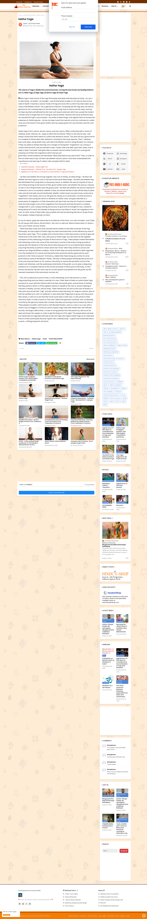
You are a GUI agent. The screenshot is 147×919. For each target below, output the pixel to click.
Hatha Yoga (36, 339)
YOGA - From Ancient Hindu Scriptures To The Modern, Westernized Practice (29, 443)
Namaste (119, 505)
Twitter (42, 343)
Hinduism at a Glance (110, 372)
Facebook (32, 343)
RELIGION (105, 6)
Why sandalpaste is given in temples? (115, 280)
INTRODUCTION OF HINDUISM (111, 375)
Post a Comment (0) (56, 493)
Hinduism (121, 358)
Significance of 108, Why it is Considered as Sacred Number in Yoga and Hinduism (47, 172)
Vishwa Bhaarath (71, 897)
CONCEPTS (46, 6)
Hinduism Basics (108, 362)
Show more (90, 359)
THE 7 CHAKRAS (107, 392)
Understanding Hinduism (111, 395)
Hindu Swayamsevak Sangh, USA (111, 900)
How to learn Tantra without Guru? (55, 442)
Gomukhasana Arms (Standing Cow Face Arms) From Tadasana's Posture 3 (56, 421)
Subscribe (88, 27)
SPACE (105, 385)
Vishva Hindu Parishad (72, 900)
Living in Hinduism (108, 382)
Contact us (28, 2)
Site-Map (110, 916)
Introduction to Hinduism (111, 378)
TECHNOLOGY (115, 388)
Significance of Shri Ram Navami (121, 485)
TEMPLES (123, 388)
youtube (110, 169)
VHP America (69, 906)
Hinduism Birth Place (109, 365)
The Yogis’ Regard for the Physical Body (80, 377)
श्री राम (105, 405)
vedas (123, 401)
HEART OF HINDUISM (109, 345)
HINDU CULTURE (122, 345)
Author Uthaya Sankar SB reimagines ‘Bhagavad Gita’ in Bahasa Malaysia (108, 628)
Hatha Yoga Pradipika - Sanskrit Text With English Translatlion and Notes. (28, 378)
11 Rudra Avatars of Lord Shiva (115, 240)
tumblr (123, 164)
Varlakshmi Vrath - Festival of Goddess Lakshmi (115, 267)
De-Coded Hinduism (109, 339)
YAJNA (124, 398)
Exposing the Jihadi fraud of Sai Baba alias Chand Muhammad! (121, 628)
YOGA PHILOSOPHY (29, 15)
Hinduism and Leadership (111, 368)
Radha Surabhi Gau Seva (109, 897)
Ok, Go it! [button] (6, 915)
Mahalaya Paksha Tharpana (106, 485)
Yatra (117, 401)
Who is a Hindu (115, 398)
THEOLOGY (118, 392)
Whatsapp (53, 343)
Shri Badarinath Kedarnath (109, 906)
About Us (19, 2)
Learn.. (15, 911)
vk (110, 164)
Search (124, 851)
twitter (110, 159)
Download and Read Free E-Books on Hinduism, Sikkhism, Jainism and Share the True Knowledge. (115, 191)
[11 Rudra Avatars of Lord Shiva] (115, 218)
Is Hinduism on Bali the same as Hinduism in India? (108, 661)
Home (20, 15)
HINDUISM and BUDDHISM (110, 352)
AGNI (104, 332)
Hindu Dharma (107, 355)
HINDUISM (35, 6)
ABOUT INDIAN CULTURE (110, 329)
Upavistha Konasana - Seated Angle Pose (34, 167)
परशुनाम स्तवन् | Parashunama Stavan (107, 826)
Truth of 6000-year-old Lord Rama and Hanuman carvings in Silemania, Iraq (121, 828)
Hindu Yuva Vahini (71, 894)
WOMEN (105, 398)
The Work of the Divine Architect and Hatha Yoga (54, 377)
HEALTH (113, 6)
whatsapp (123, 153)
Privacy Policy (38, 2)
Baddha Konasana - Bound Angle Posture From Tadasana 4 (30, 421)
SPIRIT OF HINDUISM (115, 385)
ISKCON (103, 903)
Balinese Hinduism (109, 335)
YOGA (45, 339)
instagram (123, 159)
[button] (130, 6)
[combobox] (64, 19)
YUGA (111, 401)
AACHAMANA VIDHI (107, 506)
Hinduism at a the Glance (107, 686)
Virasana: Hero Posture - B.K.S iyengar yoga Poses (82, 442)
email (123, 169)
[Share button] (60, 343)
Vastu (123, 395)
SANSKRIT (120, 382)
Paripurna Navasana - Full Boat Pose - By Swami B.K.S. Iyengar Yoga (43, 169)
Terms (117, 916)
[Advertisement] (66, 34)
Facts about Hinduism (110, 342)
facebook (110, 153)
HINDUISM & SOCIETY (109, 349)
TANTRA (105, 388)
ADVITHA (122, 329)
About (76, 916)
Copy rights (102, 916)
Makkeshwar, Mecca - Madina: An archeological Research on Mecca (116, 252)
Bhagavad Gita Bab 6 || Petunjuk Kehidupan (114, 545)
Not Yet (72, 27)
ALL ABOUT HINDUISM (115, 332)
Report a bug (124, 916)
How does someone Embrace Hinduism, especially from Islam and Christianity (122, 691)
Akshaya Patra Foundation (109, 894)
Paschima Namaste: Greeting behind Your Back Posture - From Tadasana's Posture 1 (81, 421)
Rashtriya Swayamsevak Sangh (76, 903)
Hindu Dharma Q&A (109, 358)
